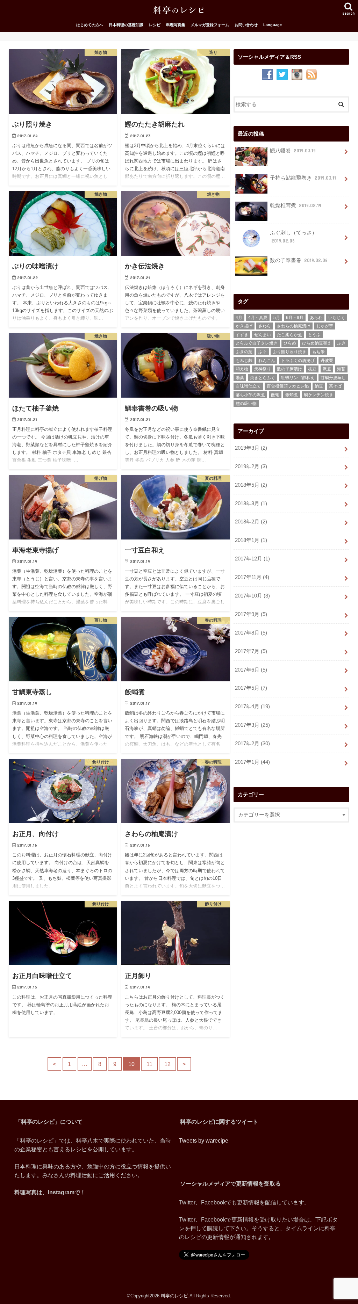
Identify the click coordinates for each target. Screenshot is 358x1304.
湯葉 (240, 377)
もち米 (318, 351)
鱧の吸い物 (246, 403)
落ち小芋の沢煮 (250, 394)
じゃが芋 (324, 326)
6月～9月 (294, 317)
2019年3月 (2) (251, 448)
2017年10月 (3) (252, 596)
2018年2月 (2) (251, 521)
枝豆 (312, 369)
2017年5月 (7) (251, 688)
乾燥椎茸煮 (295, 205)
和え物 (242, 369)
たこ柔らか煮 (289, 334)
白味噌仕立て (248, 386)
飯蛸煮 (291, 394)
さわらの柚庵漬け (293, 326)
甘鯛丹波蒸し (333, 377)
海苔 (341, 369)
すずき (242, 334)
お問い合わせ (246, 25)
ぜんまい (262, 334)
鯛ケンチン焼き (318, 394)
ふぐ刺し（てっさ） (293, 236)
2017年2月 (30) (252, 743)
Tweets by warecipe (203, 1140)
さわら (264, 326)
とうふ (314, 334)
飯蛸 (275, 394)
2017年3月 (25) (252, 725)
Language (272, 25)
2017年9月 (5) (251, 614)
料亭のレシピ (174, 1295)
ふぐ (262, 351)
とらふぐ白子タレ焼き (257, 343)
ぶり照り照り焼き (289, 351)
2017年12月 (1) (252, 559)
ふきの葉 (244, 351)
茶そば (335, 386)
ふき (341, 343)
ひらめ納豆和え (316, 343)
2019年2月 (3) (251, 466)
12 (167, 1064)
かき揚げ (244, 326)
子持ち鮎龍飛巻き (303, 178)
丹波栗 (327, 360)
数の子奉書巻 (299, 260)
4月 (239, 317)
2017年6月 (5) (251, 670)
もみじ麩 (244, 360)
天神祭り (262, 369)
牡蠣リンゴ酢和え (298, 377)
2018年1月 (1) (251, 540)
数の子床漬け (289, 369)
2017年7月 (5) (251, 651)
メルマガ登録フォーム (210, 25)
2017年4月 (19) (252, 706)
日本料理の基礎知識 (126, 25)
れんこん (266, 360)
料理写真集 (175, 25)
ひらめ (290, 343)
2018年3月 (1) (251, 503)
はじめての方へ (89, 25)
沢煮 (327, 369)
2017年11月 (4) (252, 577)
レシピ (154, 25)
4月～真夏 (257, 317)
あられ (316, 317)
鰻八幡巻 (293, 150)
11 (149, 1064)
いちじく (336, 317)
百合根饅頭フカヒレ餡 (288, 386)
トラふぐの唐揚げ (298, 360)
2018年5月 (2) (251, 485)
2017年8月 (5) (251, 633)
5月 (276, 317)
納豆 (319, 386)
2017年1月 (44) (252, 762)
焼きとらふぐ (262, 377)
